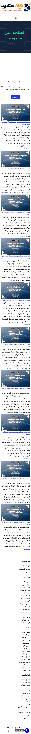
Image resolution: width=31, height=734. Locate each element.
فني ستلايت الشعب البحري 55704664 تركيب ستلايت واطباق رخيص (16, 123)
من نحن (27, 572)
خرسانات (27, 635)
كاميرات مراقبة (25, 604)
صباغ (28, 704)
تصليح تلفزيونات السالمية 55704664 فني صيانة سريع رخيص (16, 213)
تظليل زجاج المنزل (24, 707)
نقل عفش (26, 606)
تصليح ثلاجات (26, 682)
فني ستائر (27, 665)
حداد (28, 688)
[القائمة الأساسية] (15, 18)
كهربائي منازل (25, 601)
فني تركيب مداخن (24, 690)
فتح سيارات (26, 609)
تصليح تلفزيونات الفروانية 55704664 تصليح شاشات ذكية (16, 479)
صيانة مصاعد (26, 620)
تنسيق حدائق (26, 667)
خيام (28, 715)
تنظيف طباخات (25, 654)
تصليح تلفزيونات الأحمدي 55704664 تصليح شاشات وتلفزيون (16, 433)
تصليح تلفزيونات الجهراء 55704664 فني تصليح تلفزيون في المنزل (15, 523)
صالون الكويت (25, 640)
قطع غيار (27, 718)
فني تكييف (26, 643)
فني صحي (26, 595)
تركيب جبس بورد (24, 662)
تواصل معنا (26, 566)
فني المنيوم (26, 693)
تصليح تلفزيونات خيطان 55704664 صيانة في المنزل (16, 300)
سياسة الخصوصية (24, 569)
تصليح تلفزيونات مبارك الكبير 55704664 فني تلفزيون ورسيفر (16, 389)
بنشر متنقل (26, 587)
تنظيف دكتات (26, 651)
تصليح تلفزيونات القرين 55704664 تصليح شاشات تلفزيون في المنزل (17, 345)
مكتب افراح (26, 637)
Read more (27, 148)
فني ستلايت (26, 582)
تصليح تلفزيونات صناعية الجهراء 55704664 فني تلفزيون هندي (17, 169)
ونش (28, 701)
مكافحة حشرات (25, 590)
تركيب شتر (26, 617)
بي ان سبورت (25, 585)
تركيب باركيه (26, 614)
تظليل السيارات (25, 659)
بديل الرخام (26, 670)
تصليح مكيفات (25, 699)
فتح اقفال (27, 593)
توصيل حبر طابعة (24, 712)
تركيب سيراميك (25, 612)
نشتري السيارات (25, 648)
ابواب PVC (26, 623)
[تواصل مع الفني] (27, 730)
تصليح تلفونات (25, 685)
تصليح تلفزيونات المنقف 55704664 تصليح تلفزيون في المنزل (16, 257)
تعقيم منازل (26, 646)
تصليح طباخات (25, 656)
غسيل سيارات (25, 696)
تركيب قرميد (26, 709)
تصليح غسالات (25, 679)
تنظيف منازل (26, 632)
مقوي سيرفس (25, 598)
